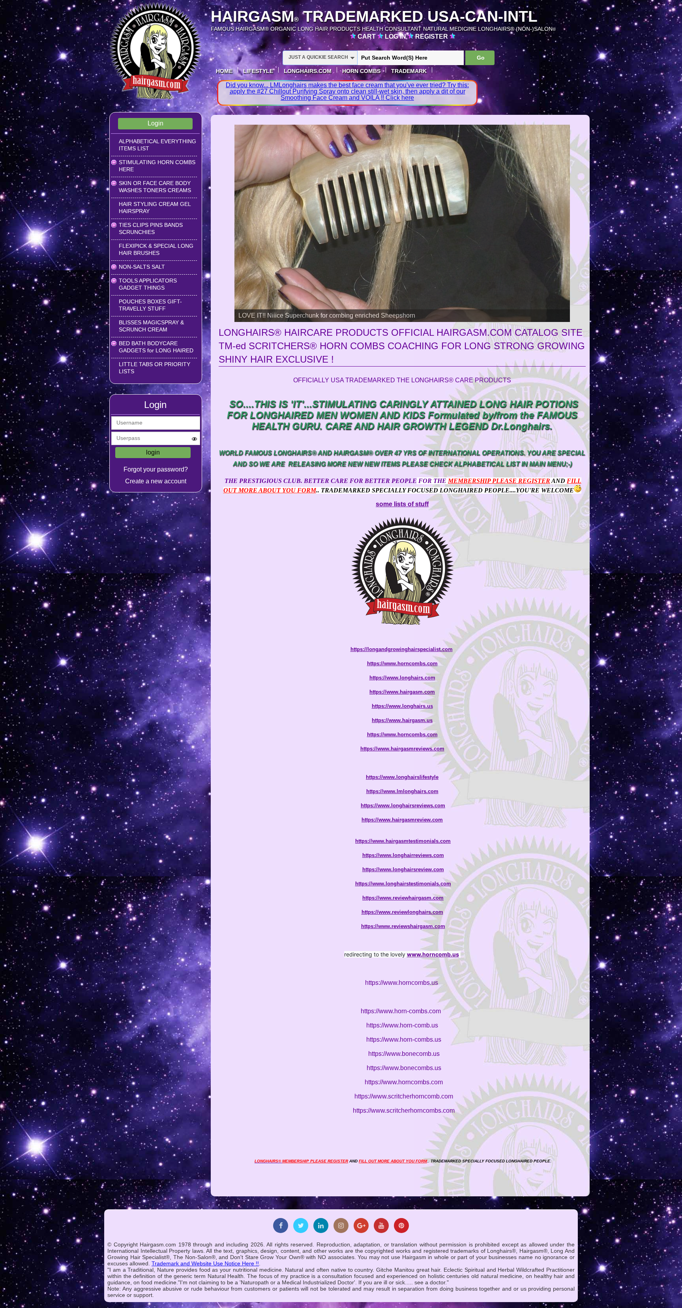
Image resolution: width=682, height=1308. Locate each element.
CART (367, 36)
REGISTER (432, 36)
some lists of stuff (402, 504)
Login (155, 123)
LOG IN (396, 36)
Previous (221, 222)
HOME (224, 71)
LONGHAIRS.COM (308, 71)
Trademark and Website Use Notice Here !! (205, 1263)
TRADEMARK (409, 71)
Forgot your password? (156, 469)
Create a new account (155, 481)
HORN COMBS (361, 71)
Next (584, 222)
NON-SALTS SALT (142, 267)
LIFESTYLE (258, 71)
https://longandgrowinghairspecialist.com (401, 649)
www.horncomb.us (433, 954)
